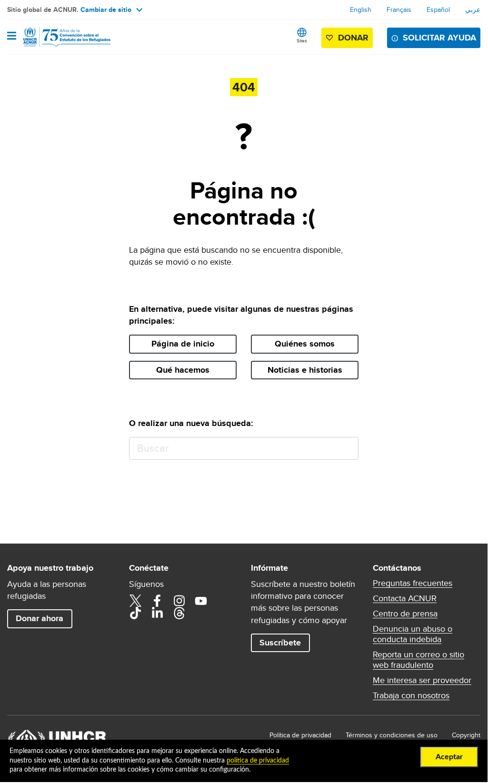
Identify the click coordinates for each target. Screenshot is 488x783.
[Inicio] (55, 37)
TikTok (135, 613)
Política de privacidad (300, 735)
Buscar (347, 448)
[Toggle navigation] (11, 36)
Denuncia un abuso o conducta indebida (412, 634)
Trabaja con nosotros (411, 695)
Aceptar (449, 757)
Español (438, 9)
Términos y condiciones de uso (392, 735)
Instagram (179, 601)
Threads (179, 613)
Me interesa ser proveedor (422, 680)
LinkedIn (157, 613)
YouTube (201, 601)
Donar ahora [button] (39, 618)
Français (399, 9)
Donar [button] (353, 37)
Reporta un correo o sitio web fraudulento (418, 659)
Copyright (466, 735)
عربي (472, 9)
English (360, 9)
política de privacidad (258, 760)
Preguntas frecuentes (412, 583)
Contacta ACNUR (405, 598)
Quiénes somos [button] (305, 343)
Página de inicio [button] (182, 343)
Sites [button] (302, 40)
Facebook (157, 601)
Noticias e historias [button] (305, 370)
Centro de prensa (405, 613)
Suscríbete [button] (280, 642)
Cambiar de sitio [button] (105, 9)
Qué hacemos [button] (182, 370)
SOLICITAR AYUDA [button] (439, 37)
